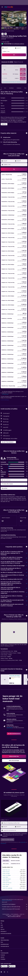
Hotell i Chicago (5, 884)
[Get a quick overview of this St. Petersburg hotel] (26, 93)
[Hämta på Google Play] (4, 966)
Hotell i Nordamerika (14, 914)
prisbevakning (9, 727)
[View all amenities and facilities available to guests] (26, 409)
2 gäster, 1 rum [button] (6, 51)
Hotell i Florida (8, 915)
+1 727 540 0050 (5, 41)
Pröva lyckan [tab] (6, 863)
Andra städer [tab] (6, 860)
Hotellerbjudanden (5, 914)
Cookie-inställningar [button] (5, 399)
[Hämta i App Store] (11, 966)
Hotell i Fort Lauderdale (7, 888)
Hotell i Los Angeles (6, 875)
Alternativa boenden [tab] (15, 860)
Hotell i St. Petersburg (17, 915)
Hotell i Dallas (5, 886)
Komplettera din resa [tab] (15, 863)
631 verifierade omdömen (18, 43)
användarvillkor (23, 842)
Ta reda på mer (5, 394)
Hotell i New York (6, 869)
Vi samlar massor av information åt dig (11, 906)
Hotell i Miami (5, 877)
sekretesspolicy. (3, 843)
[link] (14, 733)
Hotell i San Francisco (6, 882)
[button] (2, 7)
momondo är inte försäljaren (8, 904)
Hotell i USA (22, 914)
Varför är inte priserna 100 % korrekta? (11, 909)
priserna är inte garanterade (7, 900)
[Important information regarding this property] (26, 511)
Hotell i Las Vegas (6, 873)
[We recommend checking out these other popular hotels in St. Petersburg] (26, 670)
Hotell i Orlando (5, 880)
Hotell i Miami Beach (6, 879)
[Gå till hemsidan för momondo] (8, 7)
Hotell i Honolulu (5, 871)
